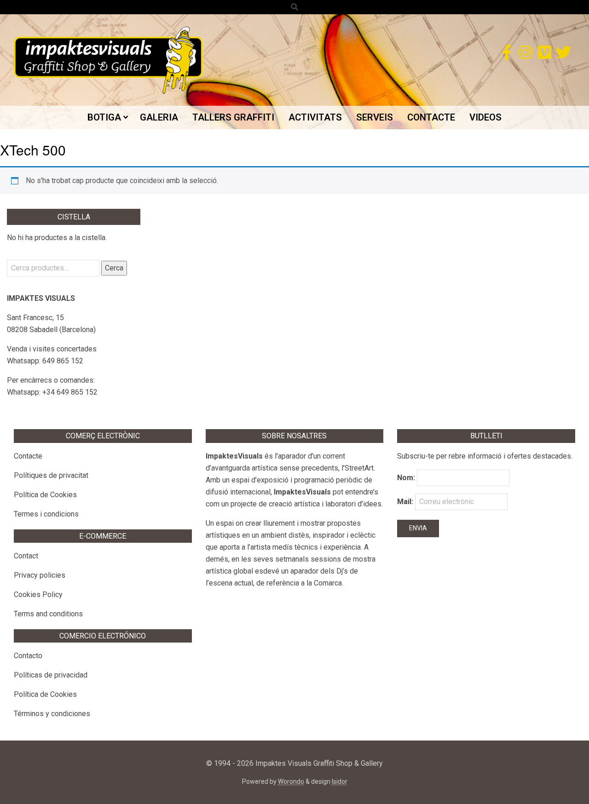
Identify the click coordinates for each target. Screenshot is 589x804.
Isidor (339, 781)
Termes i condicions (46, 514)
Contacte (28, 456)
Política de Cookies (45, 494)
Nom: (406, 477)
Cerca (114, 268)
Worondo (291, 781)
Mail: (406, 501)
